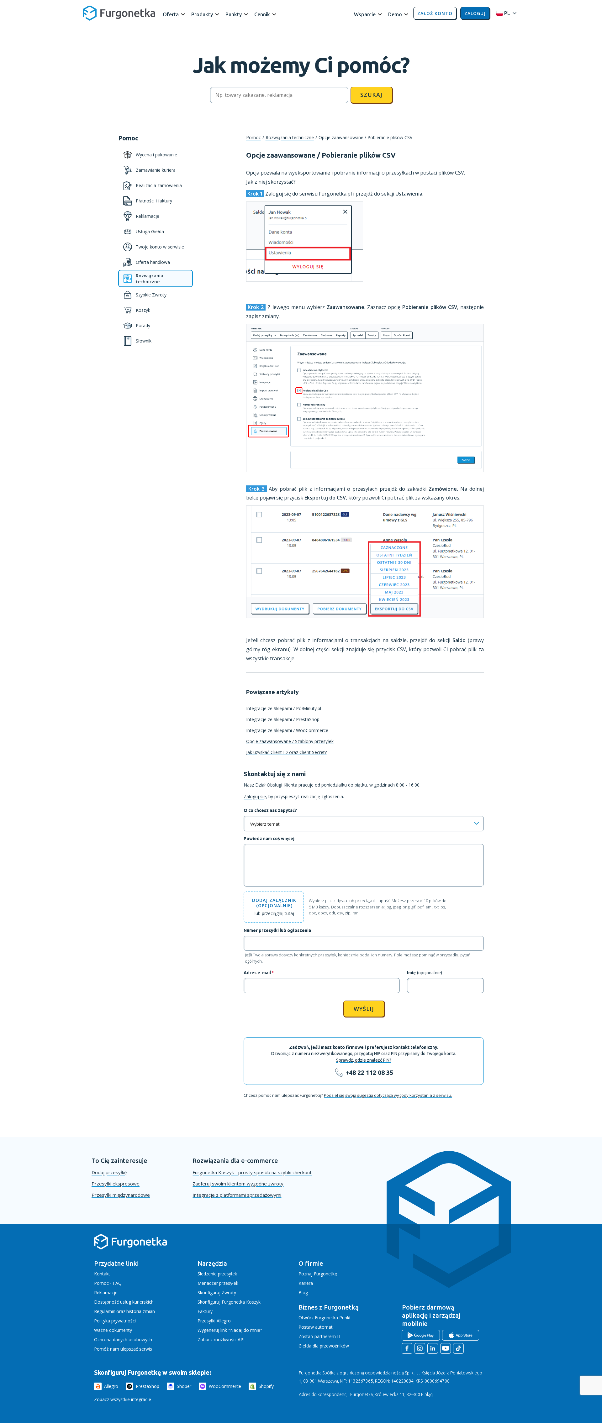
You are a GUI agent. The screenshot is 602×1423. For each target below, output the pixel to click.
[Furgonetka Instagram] (420, 1348)
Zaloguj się (255, 796)
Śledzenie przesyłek (217, 1274)
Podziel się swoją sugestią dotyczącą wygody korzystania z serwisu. (388, 1095)
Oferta (171, 14)
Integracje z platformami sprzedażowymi (237, 1195)
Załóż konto (434, 13)
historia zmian (140, 1311)
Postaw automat (315, 1327)
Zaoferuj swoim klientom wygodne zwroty (238, 1183)
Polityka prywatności (115, 1321)
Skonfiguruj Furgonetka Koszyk (229, 1302)
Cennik (262, 14)
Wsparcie (365, 14)
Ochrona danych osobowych (123, 1339)
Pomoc (253, 137)
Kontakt (102, 1274)
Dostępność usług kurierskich (124, 1302)
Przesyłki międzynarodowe (121, 1195)
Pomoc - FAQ (108, 1283)
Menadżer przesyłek (218, 1283)
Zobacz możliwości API (221, 1339)
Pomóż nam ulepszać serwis (123, 1349)
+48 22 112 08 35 (369, 1072)
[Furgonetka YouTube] (446, 1348)
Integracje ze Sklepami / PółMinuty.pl (283, 708)
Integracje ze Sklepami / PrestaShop (282, 719)
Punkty (233, 14)
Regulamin (104, 1311)
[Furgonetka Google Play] (421, 1335)
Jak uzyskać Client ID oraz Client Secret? (286, 752)
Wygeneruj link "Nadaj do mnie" (230, 1330)
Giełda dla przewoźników (323, 1346)
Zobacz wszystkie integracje (122, 1399)
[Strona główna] (130, 1248)
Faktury (205, 1311)
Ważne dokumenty (113, 1330)
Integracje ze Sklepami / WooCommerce (287, 730)
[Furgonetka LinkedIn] (433, 1348)
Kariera (305, 1283)
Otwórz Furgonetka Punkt (324, 1318)
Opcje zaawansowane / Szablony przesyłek (290, 741)
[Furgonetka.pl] (119, 13)
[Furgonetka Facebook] (407, 1348)
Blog (303, 1292)
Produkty (202, 14)
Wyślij (364, 1008)
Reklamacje (106, 1292)
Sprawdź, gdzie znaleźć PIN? (363, 1060)
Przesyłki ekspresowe (116, 1183)
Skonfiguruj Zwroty (217, 1292)
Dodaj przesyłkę (109, 1172)
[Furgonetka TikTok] (458, 1348)
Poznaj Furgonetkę (317, 1274)
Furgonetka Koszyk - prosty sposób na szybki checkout (252, 1172)
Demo (395, 14)
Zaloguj (475, 13)
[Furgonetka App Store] (460, 1335)
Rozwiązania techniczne (290, 137)
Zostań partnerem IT (319, 1336)
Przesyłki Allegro (214, 1321)
